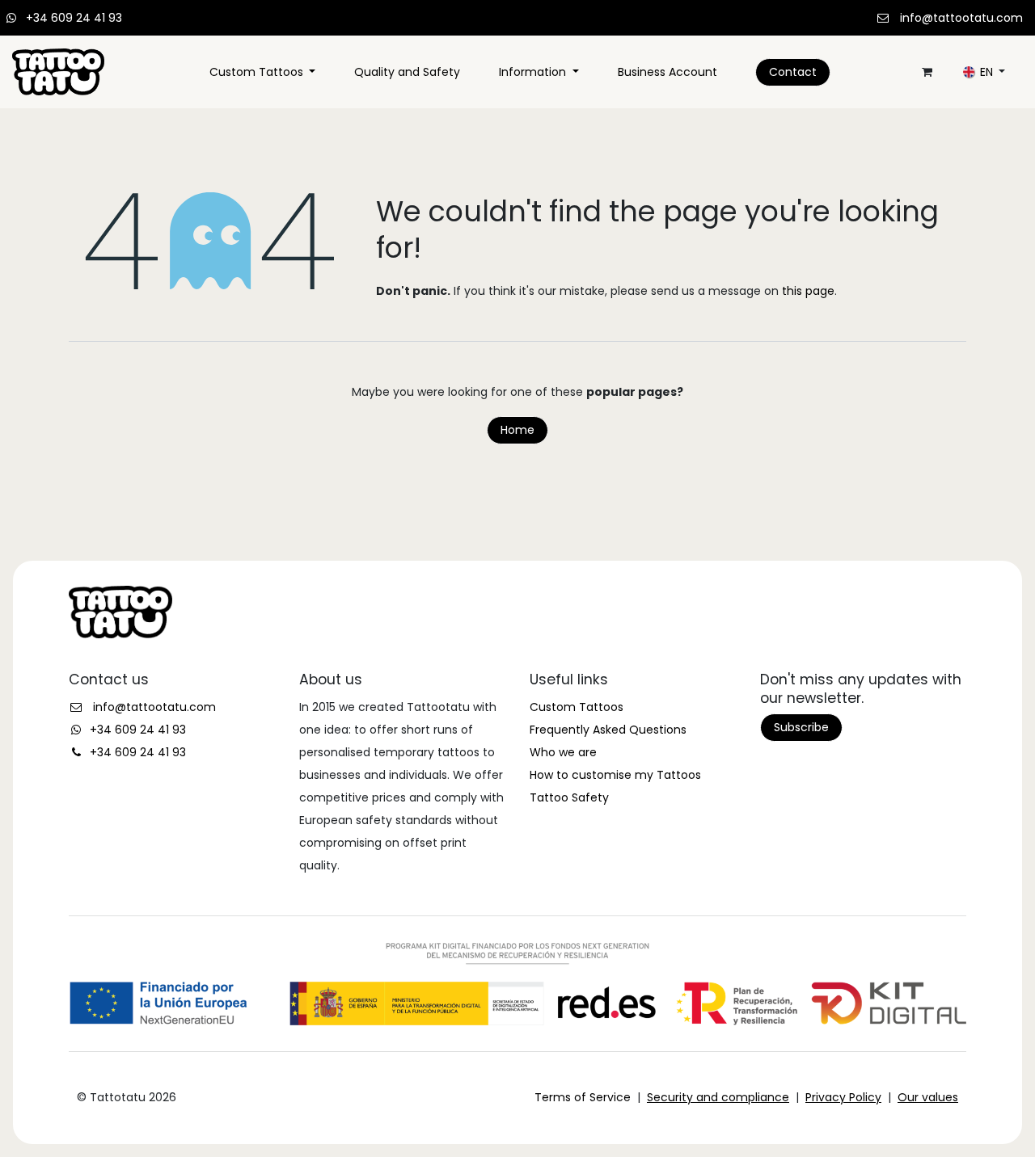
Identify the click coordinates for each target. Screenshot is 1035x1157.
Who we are (563, 752)
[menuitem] (263, 72)
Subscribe (801, 727)
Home (517, 430)
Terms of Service (582, 1097)
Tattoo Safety (569, 797)
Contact (793, 72)
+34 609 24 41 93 (74, 18)
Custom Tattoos (576, 707)
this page (808, 291)
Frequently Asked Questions (608, 730)
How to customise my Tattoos (615, 775)
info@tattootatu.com (961, 18)
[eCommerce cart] (926, 72)
